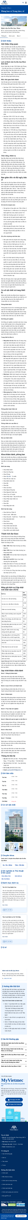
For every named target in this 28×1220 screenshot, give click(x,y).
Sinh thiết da (18, 876)
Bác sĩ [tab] (18, 36)
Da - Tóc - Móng (7, 865)
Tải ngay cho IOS (15, 1099)
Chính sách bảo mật (7, 1184)
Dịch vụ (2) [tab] (12, 36)
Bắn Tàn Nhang (6, 879)
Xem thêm (5, 905)
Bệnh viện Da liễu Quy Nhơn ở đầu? (11, 1066)
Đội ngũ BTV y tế (6, 1195)
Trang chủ (3, 8)
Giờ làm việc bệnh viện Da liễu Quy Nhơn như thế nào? (12, 1044)
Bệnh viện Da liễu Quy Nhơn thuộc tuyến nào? (12, 1055)
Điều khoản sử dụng (7, 1176)
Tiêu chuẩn (5, 1161)
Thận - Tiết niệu (19, 865)
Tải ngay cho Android (15, 1104)
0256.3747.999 (8, 978)
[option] (14, 825)
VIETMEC (4, 3)
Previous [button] (6, 825)
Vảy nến (9, 476)
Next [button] (21, 825)
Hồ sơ (8, 8)
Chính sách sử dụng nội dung (9, 1180)
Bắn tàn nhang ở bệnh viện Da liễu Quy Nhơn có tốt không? (12, 1049)
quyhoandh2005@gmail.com (14, 770)
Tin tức (4, 1165)
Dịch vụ (4, 1157)
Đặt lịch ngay (21, 1215)
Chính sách (5, 1173)
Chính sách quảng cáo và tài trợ (10, 1192)
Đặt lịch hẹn (8, 909)
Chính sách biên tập (7, 1188)
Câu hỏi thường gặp (7, 1153)
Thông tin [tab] (3, 36)
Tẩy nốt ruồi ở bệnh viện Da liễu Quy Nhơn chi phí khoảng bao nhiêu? (11, 1061)
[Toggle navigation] (25, 2)
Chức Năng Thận (6, 876)
